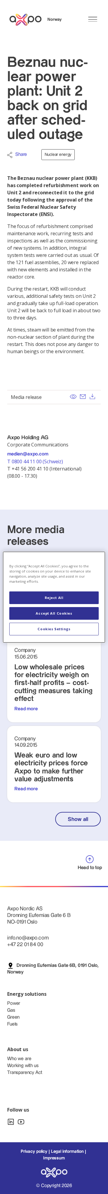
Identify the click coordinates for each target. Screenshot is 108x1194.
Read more (26, 709)
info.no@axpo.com (27, 937)
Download (92, 396)
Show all (78, 819)
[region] (54, 597)
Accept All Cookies (54, 613)
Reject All (54, 597)
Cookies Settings (54, 629)
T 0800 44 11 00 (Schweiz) (35, 461)
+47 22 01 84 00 (25, 944)
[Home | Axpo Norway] (28, 19)
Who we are (19, 1059)
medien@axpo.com (27, 454)
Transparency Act (24, 1072)
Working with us (23, 1065)
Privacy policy (34, 1151)
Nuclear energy (58, 155)
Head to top (90, 867)
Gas (11, 1010)
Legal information (67, 1151)
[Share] (9, 155)
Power (13, 1003)
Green (13, 1017)
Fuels (12, 1024)
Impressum (54, 1158)
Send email (83, 396)
